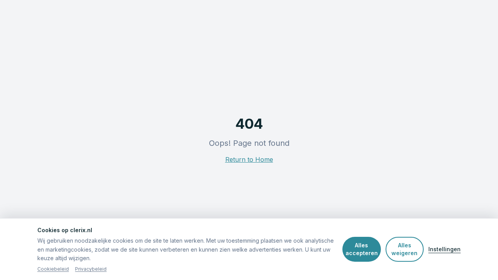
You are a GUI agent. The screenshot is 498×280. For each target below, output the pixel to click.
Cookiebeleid (53, 269)
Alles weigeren (404, 249)
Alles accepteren (361, 249)
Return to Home (249, 159)
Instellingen (444, 249)
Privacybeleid (91, 269)
